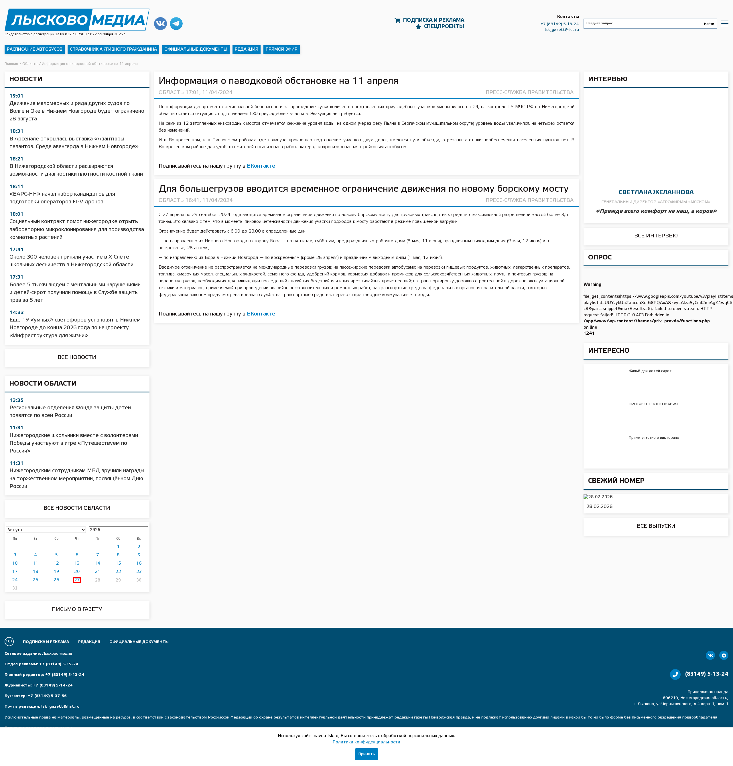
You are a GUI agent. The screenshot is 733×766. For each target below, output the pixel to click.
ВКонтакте (261, 166)
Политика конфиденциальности (366, 742)
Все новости (77, 357)
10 (14, 563)
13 (77, 563)
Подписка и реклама (433, 20)
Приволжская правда (77, 19)
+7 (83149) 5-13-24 (560, 24)
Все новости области (77, 508)
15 (118, 563)
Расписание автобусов (34, 49)
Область (171, 92)
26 (56, 580)
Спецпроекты (444, 26)
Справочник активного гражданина (113, 49)
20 (77, 572)
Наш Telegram (176, 23)
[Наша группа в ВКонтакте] (710, 655)
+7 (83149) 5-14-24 (53, 685)
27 (77, 580)
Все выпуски (656, 526)
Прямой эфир (281, 49)
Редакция (246, 49)
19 (56, 572)
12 (56, 563)
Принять (366, 754)
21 (97, 572)
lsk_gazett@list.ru (562, 30)
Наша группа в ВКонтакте (160, 23)
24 (15, 580)
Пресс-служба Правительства (530, 92)
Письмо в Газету (77, 609)
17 (15, 572)
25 (35, 580)
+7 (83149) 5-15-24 (58, 664)
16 (139, 563)
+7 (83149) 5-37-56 (47, 696)
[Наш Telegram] (723, 655)
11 (35, 563)
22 (118, 572)
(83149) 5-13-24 (706, 674)
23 (139, 572)
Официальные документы (195, 49)
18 (35, 572)
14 (97, 563)
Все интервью (656, 236)
